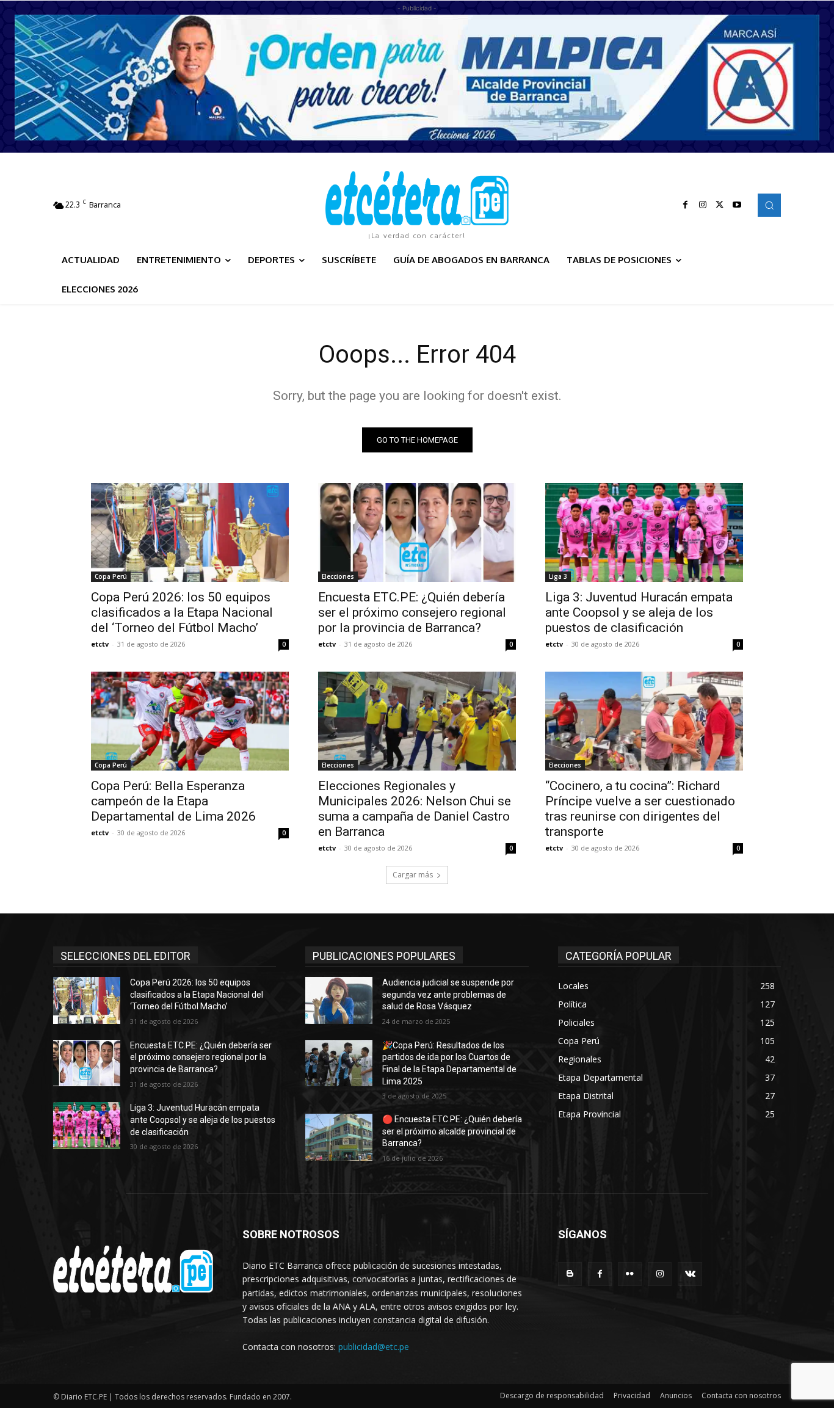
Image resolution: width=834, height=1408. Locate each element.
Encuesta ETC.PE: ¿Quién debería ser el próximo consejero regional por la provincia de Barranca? (412, 612)
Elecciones (338, 576)
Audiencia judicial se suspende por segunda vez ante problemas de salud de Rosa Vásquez (448, 994)
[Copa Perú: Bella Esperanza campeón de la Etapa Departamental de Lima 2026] (190, 721)
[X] (719, 205)
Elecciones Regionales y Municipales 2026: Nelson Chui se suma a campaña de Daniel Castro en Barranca (414, 808)
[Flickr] (630, 1274)
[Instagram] (702, 205)
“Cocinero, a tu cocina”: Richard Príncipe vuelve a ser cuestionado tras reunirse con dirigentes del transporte (640, 808)
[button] (769, 205)
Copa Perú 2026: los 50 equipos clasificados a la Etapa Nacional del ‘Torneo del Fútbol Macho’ (182, 612)
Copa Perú (111, 576)
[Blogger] (570, 1274)
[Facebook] (685, 205)
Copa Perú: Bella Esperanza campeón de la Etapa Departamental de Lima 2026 (173, 801)
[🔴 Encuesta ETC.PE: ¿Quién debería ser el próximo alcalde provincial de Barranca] (338, 1137)
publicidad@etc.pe (373, 1346)
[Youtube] (736, 205)
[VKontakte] (690, 1274)
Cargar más (413, 874)
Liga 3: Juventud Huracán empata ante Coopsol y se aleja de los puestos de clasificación (639, 612)
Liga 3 (558, 576)
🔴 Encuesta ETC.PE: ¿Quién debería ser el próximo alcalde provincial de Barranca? (452, 1131)
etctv (100, 643)
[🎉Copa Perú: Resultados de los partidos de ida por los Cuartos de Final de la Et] (338, 1063)
